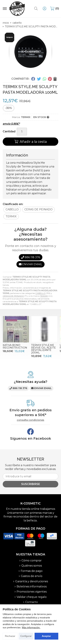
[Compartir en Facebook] (33, 78)
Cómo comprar (32, 560)
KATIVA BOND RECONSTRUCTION (15, 346)
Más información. (31, 627)
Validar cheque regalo (32, 597)
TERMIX (44, 296)
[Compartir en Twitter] (39, 78)
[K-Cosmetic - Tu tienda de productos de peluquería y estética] (17, 8)
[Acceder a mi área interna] (44, 8)
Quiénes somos (31, 565)
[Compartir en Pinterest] (50, 78)
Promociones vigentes (32, 591)
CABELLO (40, 293)
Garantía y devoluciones (31, 581)
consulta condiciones (30, 420)
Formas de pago (32, 571)
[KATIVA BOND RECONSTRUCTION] (16, 329)
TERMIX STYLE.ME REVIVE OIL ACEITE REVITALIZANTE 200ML (43, 349)
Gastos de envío (31, 576)
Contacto (31, 602)
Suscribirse (30, 484)
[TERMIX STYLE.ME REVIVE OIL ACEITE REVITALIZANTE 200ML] (44, 329)
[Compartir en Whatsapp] (44, 78)
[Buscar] (36, 8)
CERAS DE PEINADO (13, 296)
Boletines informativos (32, 586)
